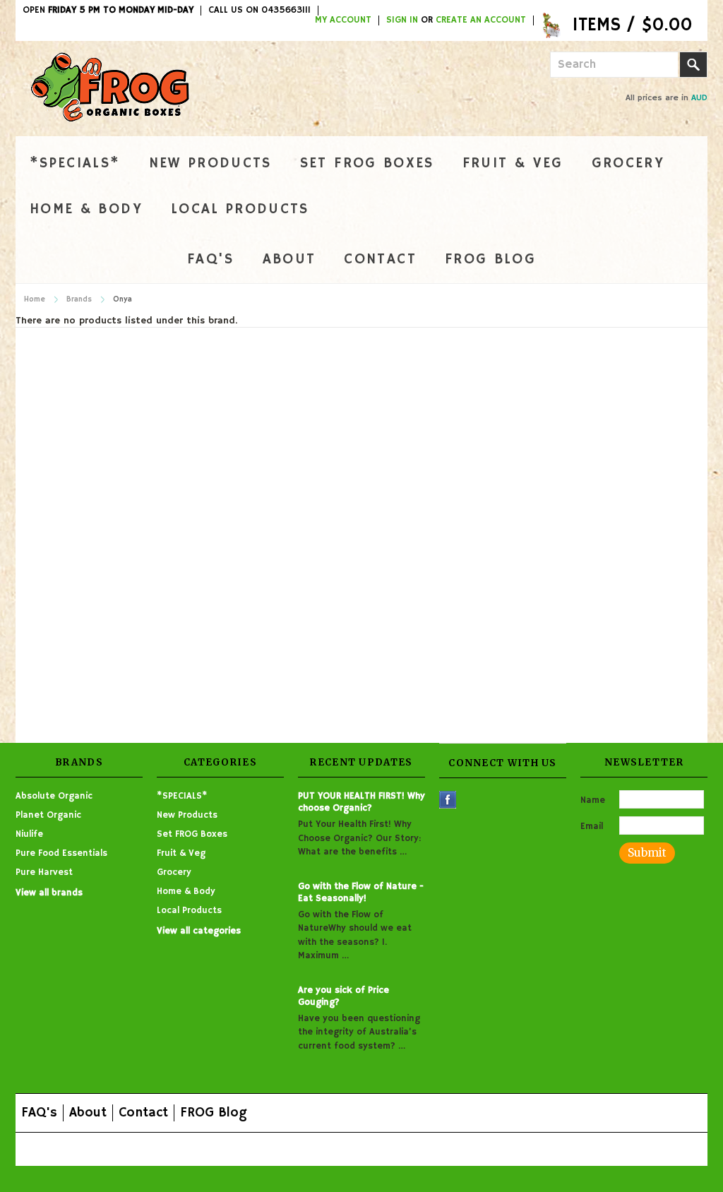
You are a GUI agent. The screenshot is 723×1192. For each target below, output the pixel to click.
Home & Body (86, 209)
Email (591, 827)
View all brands (49, 893)
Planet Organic (48, 815)
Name (592, 800)
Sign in (402, 20)
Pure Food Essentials (61, 853)
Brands (79, 299)
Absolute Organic (54, 796)
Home (34, 299)
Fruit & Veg (512, 163)
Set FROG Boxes (367, 163)
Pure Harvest (44, 872)
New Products (210, 163)
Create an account (481, 20)
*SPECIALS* (75, 163)
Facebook (448, 800)
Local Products (240, 209)
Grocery (628, 163)
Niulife (29, 834)
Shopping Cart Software (299, 1149)
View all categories (199, 931)
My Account (343, 20)
